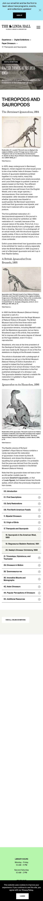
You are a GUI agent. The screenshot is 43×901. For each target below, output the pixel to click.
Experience (6, 40)
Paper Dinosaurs (8, 43)
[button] (38, 27)
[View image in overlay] (21, 132)
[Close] (40, 10)
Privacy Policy (27, 890)
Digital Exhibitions (21, 40)
